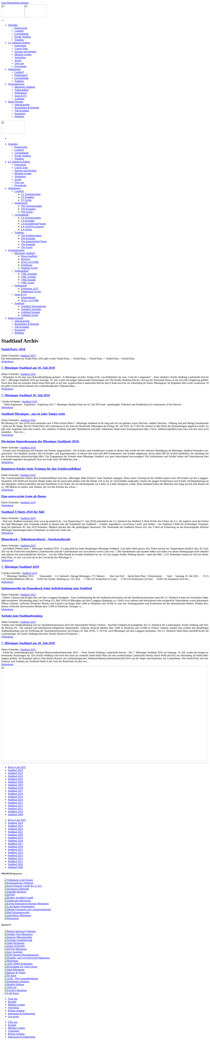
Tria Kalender (28, 244)
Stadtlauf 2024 (15, 770)
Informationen (28, 297)
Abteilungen (14, 69)
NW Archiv (27, 211)
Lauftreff (19, 31)
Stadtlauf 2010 (28, 355)
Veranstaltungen (16, 84)
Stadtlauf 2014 (15, 799)
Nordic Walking (22, 36)
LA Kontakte (28, 220)
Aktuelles (13, 25)
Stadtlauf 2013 (15, 802)
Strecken (25, 259)
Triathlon (19, 39)
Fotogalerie (20, 45)
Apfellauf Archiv (30, 315)
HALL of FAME (30, 262)
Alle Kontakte (21, 110)
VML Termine (28, 276)
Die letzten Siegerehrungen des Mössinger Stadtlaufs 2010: (40, 441)
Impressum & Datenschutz (21, 1013)
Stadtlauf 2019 (15, 784)
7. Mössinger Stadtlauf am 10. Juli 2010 (28, 367)
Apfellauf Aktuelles (31, 309)
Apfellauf (19, 98)
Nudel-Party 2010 (13, 349)
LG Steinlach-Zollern (19, 42)
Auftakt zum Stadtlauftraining (21, 615)
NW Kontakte (28, 209)
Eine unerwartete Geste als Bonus (23, 496)
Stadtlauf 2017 (15, 790)
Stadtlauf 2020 (15, 782)
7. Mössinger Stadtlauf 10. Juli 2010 (25, 395)
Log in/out (13, 1016)
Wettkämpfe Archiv (31, 291)
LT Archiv (26, 200)
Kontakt (12, 1001)
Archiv (18, 60)
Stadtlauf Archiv (29, 268)
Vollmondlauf (21, 90)
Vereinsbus (20, 57)
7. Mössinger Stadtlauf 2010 (20, 566)
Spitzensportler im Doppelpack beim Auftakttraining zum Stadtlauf (46, 588)
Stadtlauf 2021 (15, 779)
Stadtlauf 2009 (15, 814)
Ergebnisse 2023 (29, 288)
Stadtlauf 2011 (15, 808)
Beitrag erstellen (16, 1010)
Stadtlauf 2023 (15, 773)
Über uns (19, 63)
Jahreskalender (22, 104)
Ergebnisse (26, 265)
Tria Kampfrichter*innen (34, 241)
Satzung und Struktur (25, 51)
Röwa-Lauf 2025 (17, 767)
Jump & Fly (20, 95)
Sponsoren (19, 113)
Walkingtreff (20, 75)
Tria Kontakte (28, 238)
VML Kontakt (28, 279)
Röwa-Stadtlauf (29, 256)
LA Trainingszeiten (31, 217)
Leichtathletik (21, 33)
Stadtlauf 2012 (15, 805)
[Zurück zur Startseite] (24, 16)
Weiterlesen (7, 361)
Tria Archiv (27, 247)
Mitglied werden (23, 54)
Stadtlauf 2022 (15, 776)
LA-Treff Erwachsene (32, 226)
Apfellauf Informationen (33, 306)
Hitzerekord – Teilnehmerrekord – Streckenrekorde (35, 539)
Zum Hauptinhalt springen (15, 2)
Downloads (20, 66)
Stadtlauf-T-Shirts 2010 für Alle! (23, 512)
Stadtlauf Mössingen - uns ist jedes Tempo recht (33, 414)
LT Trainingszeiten (31, 194)
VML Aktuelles (29, 273)
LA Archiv (26, 229)
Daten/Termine (15, 101)
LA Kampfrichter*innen (33, 223)
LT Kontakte (27, 197)
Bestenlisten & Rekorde (26, 107)
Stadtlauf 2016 (15, 793)
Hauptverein (20, 28)
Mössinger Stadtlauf (24, 87)
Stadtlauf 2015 (15, 796)
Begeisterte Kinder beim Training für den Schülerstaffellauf (41, 468)
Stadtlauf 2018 (15, 787)
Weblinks (19, 116)
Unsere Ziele (21, 48)
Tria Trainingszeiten (31, 235)
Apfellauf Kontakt (30, 312)
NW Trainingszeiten (31, 206)
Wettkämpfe (20, 92)
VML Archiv (27, 282)
